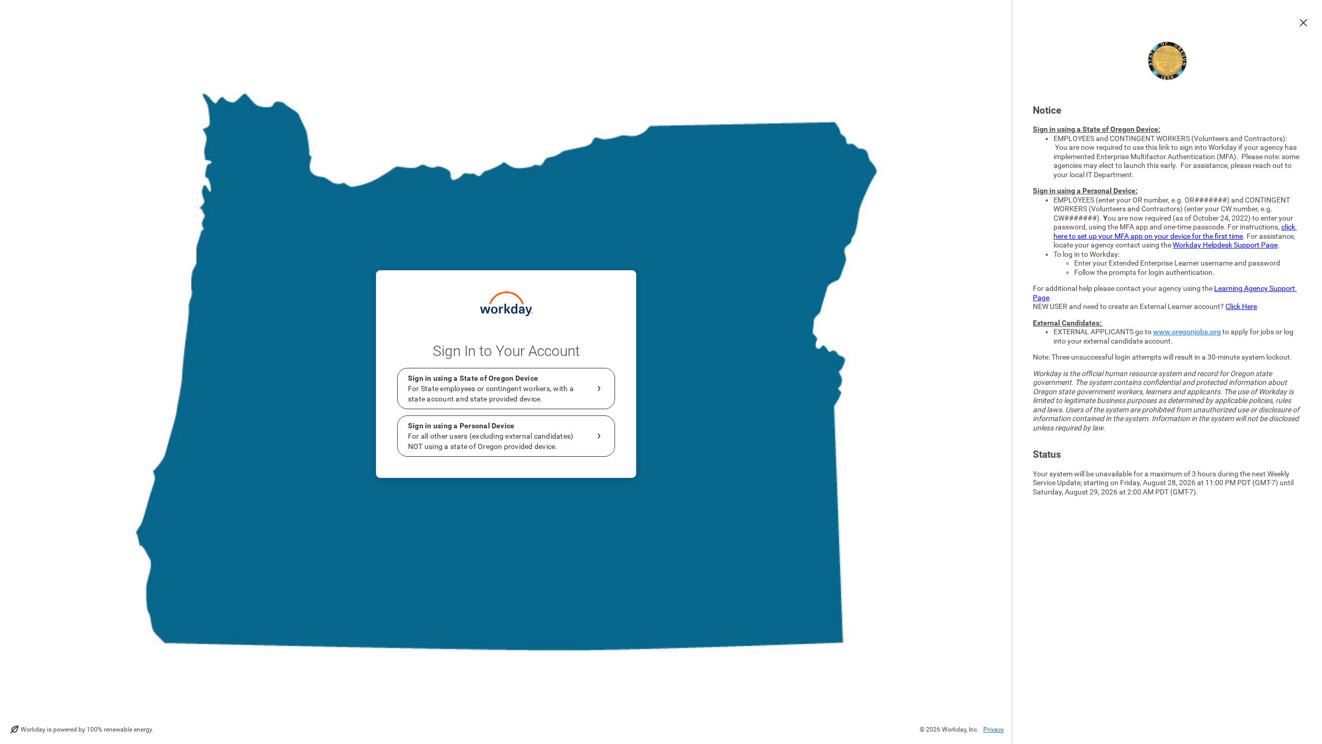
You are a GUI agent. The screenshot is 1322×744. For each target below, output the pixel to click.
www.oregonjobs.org (1187, 332)
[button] (1303, 22)
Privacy (993, 729)
